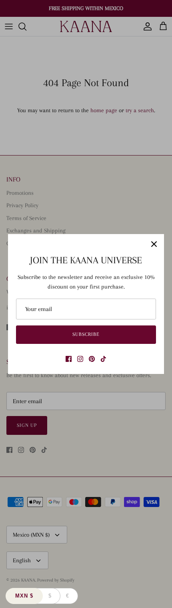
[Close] (154, 244)
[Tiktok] (103, 359)
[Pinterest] (92, 359)
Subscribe (86, 334)
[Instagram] (80, 359)
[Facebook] (69, 359)
